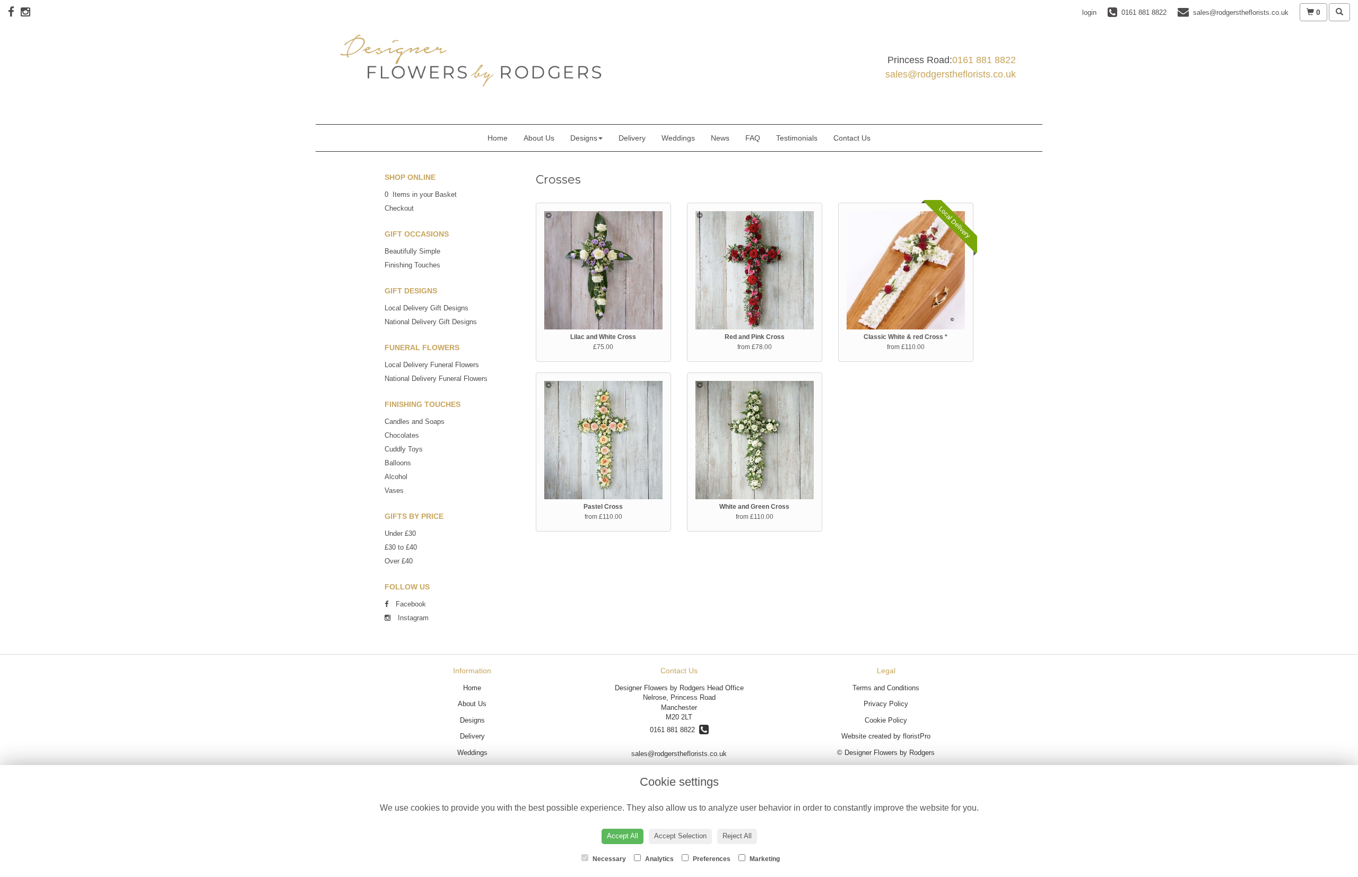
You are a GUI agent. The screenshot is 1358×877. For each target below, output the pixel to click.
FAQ (752, 138)
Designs (583, 138)
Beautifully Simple (412, 251)
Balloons (398, 463)
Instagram (412, 618)
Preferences (710, 859)
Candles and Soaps (415, 422)
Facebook (410, 604)
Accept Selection (680, 836)
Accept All (622, 836)
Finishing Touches (412, 265)
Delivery (632, 138)
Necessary (608, 859)
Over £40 (399, 561)
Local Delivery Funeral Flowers (432, 365)
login (1089, 12)
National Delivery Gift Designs (431, 322)
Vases (394, 490)
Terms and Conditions (885, 688)
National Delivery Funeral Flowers (436, 379)
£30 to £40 (401, 547)
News (720, 138)
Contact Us (851, 138)
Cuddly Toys (404, 449)
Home (498, 138)
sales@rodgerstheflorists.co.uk (950, 74)
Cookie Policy (886, 720)
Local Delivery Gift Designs (426, 308)
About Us (539, 138)
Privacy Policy (886, 704)
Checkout (399, 208)
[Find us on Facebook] (14, 12)
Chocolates (402, 435)
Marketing (764, 859)
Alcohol (396, 477)
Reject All (737, 836)
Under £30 (400, 533)
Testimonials (796, 138)
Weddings (678, 138)
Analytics (658, 859)
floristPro (916, 736)
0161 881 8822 (984, 60)
